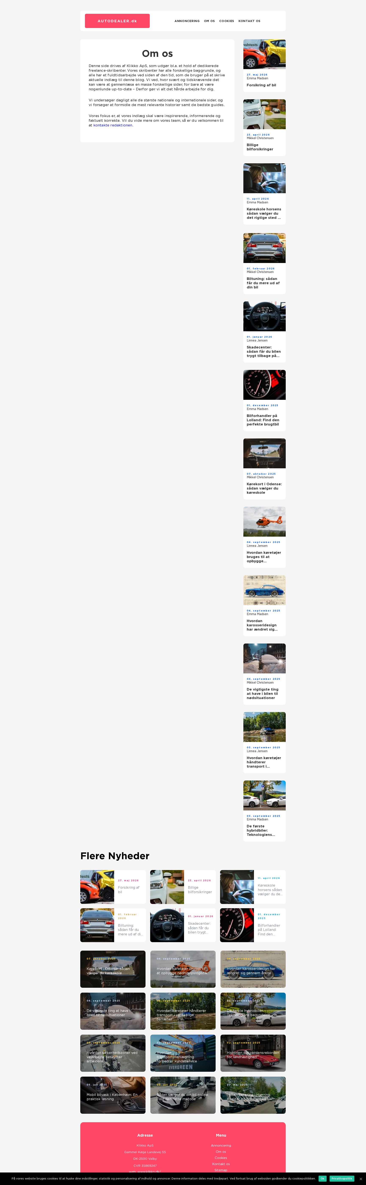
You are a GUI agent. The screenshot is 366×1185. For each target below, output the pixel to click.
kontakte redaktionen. (113, 125)
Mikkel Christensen (260, 138)
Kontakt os (249, 21)
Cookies (226, 21)
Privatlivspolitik (342, 1178)
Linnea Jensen (257, 340)
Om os (209, 21)
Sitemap (221, 1170)
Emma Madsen (257, 78)
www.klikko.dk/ (149, 1172)
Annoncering (187, 21)
